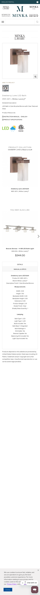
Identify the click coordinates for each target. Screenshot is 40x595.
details (20, 264)
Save (6, 44)
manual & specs (20, 269)
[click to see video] (5, 88)
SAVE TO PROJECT (8, 82)
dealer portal (8, 2)
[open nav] (3, 22)
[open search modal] (37, 21)
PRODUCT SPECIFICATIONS (12, 119)
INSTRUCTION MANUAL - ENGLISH (15, 116)
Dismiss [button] (7, 590)
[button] (38, 570)
